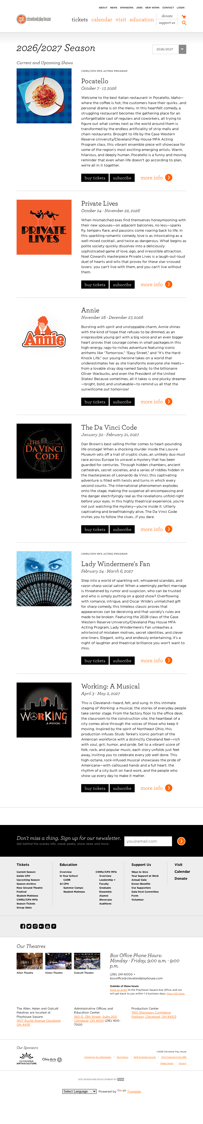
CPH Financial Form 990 (173, 1057)
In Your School (69, 875)
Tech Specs (122, 1057)
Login (180, 7)
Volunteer (137, 899)
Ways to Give (139, 871)
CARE (67, 879)
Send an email (118, 989)
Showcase (105, 899)
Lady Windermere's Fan (115, 563)
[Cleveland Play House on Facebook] (22, 927)
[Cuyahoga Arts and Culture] (26, 1061)
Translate (134, 1091)
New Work (152, 7)
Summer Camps (73, 887)
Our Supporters (141, 887)
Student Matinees (27, 895)
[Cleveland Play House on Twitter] (28, 927)
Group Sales (24, 907)
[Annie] (44, 334)
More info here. (176, 993)
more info (152, 177)
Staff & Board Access (145, 1057)
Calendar (101, 19)
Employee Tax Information (97, 1057)
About (103, 7)
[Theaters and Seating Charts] (30, 968)
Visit (121, 19)
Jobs (139, 7)
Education (142, 19)
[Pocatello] (44, 96)
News (113, 7)
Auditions (105, 903)
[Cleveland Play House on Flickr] (41, 927)
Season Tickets (26, 903)
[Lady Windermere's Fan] (44, 578)
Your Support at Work (145, 875)
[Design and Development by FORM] (101, 1080)
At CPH (64, 883)
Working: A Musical (110, 686)
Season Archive (26, 883)
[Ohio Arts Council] (52, 1061)
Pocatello (94, 81)
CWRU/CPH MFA (27, 899)
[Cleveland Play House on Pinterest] (53, 927)
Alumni (103, 895)
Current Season (26, 871)
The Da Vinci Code (109, 427)
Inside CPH (23, 875)
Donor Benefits (140, 883)
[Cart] (183, 17)
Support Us (167, 23)
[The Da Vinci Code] (44, 451)
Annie (90, 310)
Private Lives (99, 203)
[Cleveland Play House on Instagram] (35, 927)
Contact (168, 7)
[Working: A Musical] (44, 710)
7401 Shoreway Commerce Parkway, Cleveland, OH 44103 (153, 1014)
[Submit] (181, 844)
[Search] (184, 24)
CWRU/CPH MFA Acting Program (104, 70)
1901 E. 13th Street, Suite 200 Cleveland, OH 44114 (95, 1018)
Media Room (166, 1063)
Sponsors (126, 7)
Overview (66, 871)
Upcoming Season (28, 879)
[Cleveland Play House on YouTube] (47, 927)
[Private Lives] (44, 227)
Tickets (80, 19)
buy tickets (95, 177)
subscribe (122, 177)
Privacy (182, 1063)
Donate (167, 16)
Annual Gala (139, 879)
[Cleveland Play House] (34, 20)
